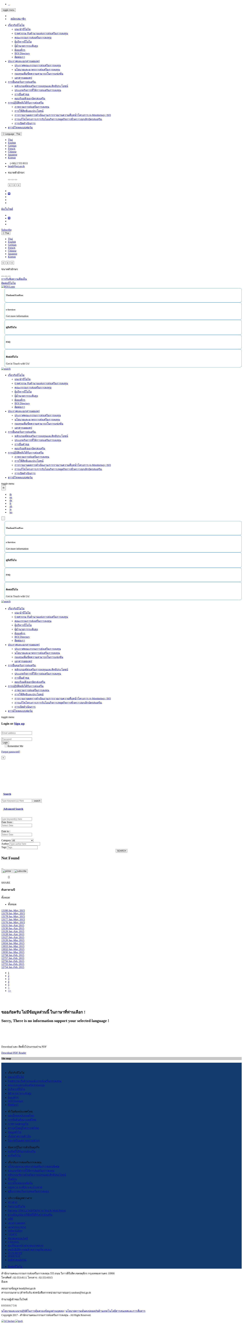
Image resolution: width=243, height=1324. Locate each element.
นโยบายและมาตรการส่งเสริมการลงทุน (37, 69)
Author (5, 843)
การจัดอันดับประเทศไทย (22, 1119)
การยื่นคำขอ (22, 94)
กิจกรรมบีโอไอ (16, 1206)
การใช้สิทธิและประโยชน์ (29, 111)
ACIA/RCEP (15, 1253)
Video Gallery (15, 1230)
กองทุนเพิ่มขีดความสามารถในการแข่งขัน (39, 73)
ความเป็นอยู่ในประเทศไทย (23, 1128)
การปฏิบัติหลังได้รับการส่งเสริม (26, 102)
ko (11, 512)
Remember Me (15, 746)
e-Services (13, 1241)
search (37, 801)
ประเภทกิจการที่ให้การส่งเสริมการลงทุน (38, 90)
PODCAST (14, 1256)
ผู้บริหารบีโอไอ (23, 41)
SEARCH (121, 851)
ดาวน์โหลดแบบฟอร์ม (20, 127)
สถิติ (10, 1218)
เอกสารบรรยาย (17, 1227)
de (11, 500)
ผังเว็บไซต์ (7, 209)
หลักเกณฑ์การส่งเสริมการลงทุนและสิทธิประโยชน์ (37, 1174)
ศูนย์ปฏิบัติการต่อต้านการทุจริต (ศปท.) (30, 1249)
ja (10, 509)
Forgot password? (10, 751)
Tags (3, 847)
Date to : (5, 831)
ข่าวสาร (12, 1202)
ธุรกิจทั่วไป (14, 1155)
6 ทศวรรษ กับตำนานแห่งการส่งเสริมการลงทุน (41, 33)
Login (5, 742)
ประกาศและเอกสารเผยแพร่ (24, 61)
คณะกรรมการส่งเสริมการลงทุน (33, 37)
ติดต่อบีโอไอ (15, 1266)
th (11, 494)
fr (10, 503)
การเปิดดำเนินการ (25, 123)
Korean (12, 157)
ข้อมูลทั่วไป (14, 1132)
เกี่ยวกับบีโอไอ (16, 25)
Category (6, 840)
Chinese (12, 151)
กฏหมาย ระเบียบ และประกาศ (25, 1187)
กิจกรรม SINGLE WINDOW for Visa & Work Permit (37, 1210)
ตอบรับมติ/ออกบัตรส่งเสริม (30, 98)
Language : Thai (12, 134)
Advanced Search (13, 808)
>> (9, 990)
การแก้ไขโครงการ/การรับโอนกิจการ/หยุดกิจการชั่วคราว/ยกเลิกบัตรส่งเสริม (58, 119)
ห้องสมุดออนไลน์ (18, 1238)
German (12, 145)
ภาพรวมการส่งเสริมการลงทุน (32, 106)
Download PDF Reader (13, 1052)
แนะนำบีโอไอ (23, 29)
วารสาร (12, 1234)
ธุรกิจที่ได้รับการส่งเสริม (22, 1151)
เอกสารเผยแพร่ (23, 77)
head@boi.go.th (16, 166)
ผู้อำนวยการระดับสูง (26, 45)
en (11, 497)
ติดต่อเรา (20, 57)
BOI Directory (22, 53)
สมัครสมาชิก (18, 18)
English (12, 142)
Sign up (19, 723)
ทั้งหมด (12, 904)
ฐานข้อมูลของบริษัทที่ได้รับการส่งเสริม (30, 1214)
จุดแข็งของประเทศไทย (21, 1115)
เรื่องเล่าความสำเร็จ (19, 1136)
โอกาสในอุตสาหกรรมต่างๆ (24, 1140)
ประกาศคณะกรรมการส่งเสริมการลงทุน (38, 65)
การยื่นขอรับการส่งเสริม (22, 82)
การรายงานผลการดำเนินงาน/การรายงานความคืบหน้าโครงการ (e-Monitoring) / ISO (63, 115)
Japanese (12, 154)
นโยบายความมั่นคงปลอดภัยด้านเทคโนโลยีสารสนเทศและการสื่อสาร (105, 1311)
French (11, 148)
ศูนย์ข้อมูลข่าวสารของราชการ (25, 1245)
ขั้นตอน (12, 1179)
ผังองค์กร (20, 50)
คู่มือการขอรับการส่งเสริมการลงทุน (28, 1191)
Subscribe (6, 229)
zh (11, 506)
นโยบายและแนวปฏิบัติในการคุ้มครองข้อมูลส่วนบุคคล (32, 1311)
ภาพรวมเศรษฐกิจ (18, 1124)
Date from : (7, 822)
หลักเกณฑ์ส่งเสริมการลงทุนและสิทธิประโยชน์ (41, 86)
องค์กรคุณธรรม (17, 1259)
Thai (10, 139)
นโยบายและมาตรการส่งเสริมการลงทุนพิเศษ (33, 1166)
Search (7, 794)
